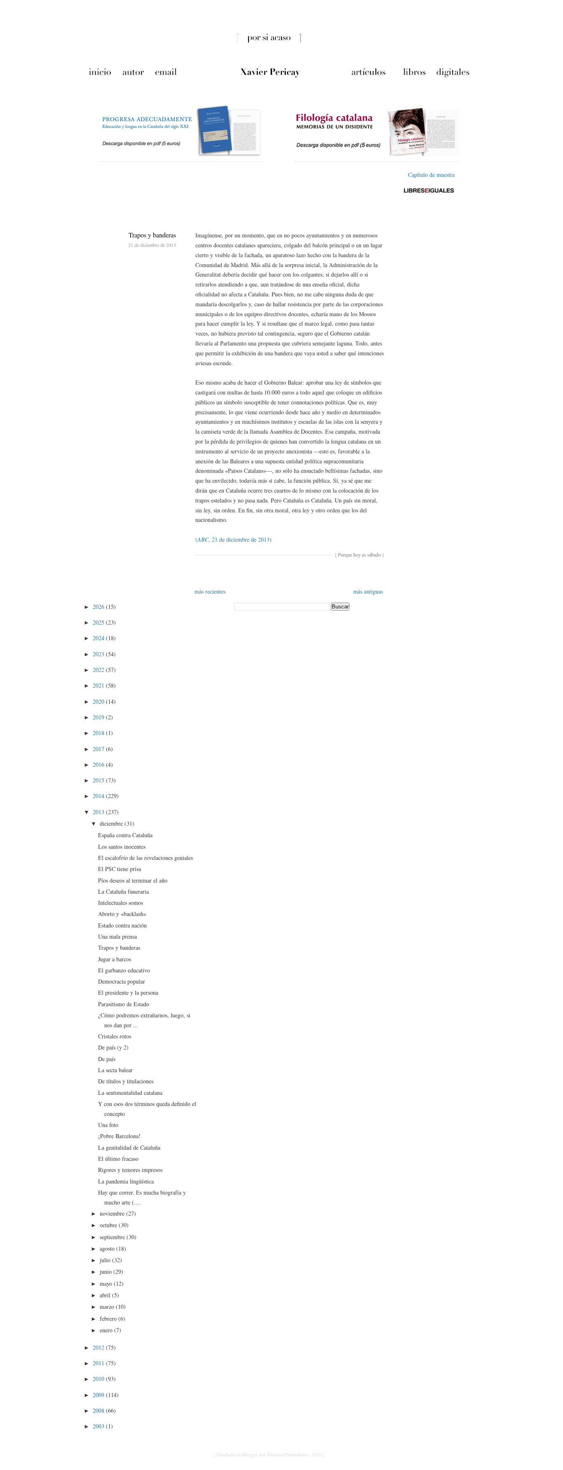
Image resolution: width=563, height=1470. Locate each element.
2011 (99, 1363)
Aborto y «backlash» (122, 914)
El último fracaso (118, 1158)
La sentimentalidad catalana (130, 1093)
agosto (108, 1248)
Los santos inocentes (121, 846)
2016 (99, 764)
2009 (99, 1395)
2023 (99, 654)
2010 (99, 1379)
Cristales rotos (114, 1036)
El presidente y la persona (128, 992)
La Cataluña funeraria (123, 891)
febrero (109, 1318)
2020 (99, 701)
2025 (99, 622)
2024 (99, 638)
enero (107, 1330)
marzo (108, 1306)
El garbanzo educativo (124, 970)
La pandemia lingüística (126, 1181)
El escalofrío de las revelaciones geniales (145, 858)
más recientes (210, 591)
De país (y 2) (113, 1047)
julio (106, 1260)
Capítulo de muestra (431, 174)
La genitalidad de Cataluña (129, 1147)
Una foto (108, 1125)
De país (106, 1059)
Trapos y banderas (152, 234)
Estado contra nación (122, 925)
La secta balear (115, 1070)
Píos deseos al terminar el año (132, 880)
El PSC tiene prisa (119, 869)
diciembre (112, 823)
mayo (107, 1283)
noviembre (113, 1213)
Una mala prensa (117, 936)
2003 (99, 1426)
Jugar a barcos (114, 959)
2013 (99, 812)
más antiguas (368, 591)
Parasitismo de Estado (123, 1004)
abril (106, 1295)
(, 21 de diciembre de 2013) (233, 539)
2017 (99, 749)
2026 (99, 607)
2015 (99, 780)
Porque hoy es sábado (359, 554)
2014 (99, 796)
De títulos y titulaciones (125, 1081)
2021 (99, 685)
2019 (99, 717)
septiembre (113, 1237)
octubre (109, 1225)
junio (106, 1271)
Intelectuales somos (120, 902)
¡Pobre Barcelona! (119, 1136)
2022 (99, 670)
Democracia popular (121, 981)
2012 (99, 1347)
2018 (99, 733)
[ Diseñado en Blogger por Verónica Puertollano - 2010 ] (268, 1454)
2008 (99, 1410)
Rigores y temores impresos (130, 1170)
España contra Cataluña (125, 835)
